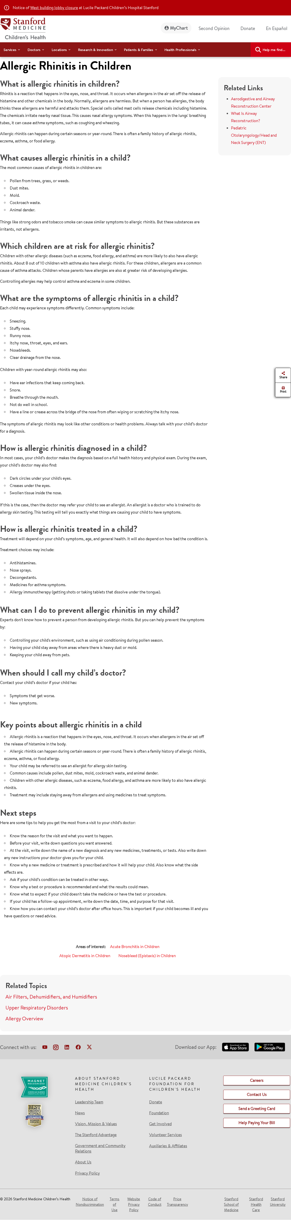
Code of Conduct (154, 1201)
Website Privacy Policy (133, 1204)
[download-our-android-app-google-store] (269, 1047)
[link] (278, 28)
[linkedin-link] (67, 1048)
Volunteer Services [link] (165, 1135)
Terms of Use (114, 1204)
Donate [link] (248, 28)
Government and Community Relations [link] (100, 1148)
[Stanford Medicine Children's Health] (22, 28)
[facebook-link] (78, 1048)
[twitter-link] (89, 1048)
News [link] (80, 1113)
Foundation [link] (159, 1113)
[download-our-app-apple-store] (235, 1047)
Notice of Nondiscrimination (90, 1201)
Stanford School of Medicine (231, 1204)
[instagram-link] (55, 1048)
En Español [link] (276, 28)
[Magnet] (34, 1087)
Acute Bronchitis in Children (134, 946)
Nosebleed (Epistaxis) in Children (147, 956)
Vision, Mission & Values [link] (96, 1124)
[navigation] (145, 49)
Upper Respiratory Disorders (36, 1007)
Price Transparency (177, 1201)
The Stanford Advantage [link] (96, 1135)
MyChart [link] (179, 28)
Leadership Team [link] (89, 1102)
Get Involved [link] (160, 1124)
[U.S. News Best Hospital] (34, 1115)
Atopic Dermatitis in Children (84, 956)
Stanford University (278, 1201)
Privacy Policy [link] (87, 1173)
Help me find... (274, 49)
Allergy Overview (24, 1018)
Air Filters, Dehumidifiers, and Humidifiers (51, 996)
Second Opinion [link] (214, 28)
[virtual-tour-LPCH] (45, 1048)
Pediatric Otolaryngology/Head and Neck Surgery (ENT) (254, 135)
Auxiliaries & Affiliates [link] (168, 1146)
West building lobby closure (54, 7)
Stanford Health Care (256, 1204)
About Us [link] (83, 1162)
